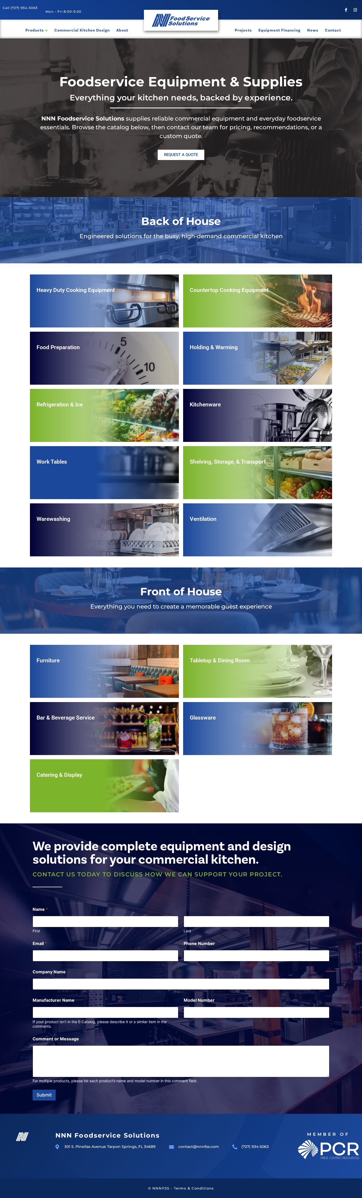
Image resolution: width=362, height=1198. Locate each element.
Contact (333, 30)
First (36, 931)
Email (40, 943)
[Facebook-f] (346, 10)
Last (187, 931)
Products (34, 30)
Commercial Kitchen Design (82, 30)
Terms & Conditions (194, 1188)
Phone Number (199, 943)
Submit (44, 1095)
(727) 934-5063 (24, 8)
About (122, 30)
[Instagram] (355, 10)
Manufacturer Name (53, 1000)
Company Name (49, 971)
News (312, 30)
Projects (243, 30)
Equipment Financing (279, 30)
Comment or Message (56, 1038)
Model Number (199, 1000)
